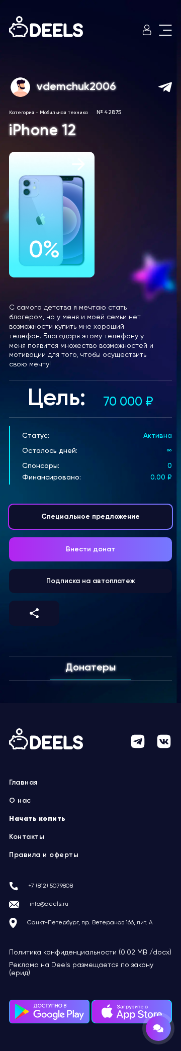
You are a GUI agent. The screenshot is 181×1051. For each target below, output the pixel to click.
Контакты (26, 836)
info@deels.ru (49, 904)
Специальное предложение (90, 516)
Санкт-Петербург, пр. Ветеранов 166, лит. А (90, 923)
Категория (21, 112)
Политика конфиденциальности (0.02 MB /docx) (90, 952)
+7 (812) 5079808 (50, 886)
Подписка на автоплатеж (90, 581)
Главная (23, 782)
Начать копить (37, 818)
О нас (20, 800)
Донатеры (90, 668)
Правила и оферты (43, 854)
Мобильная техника (64, 112)
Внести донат (90, 549)
